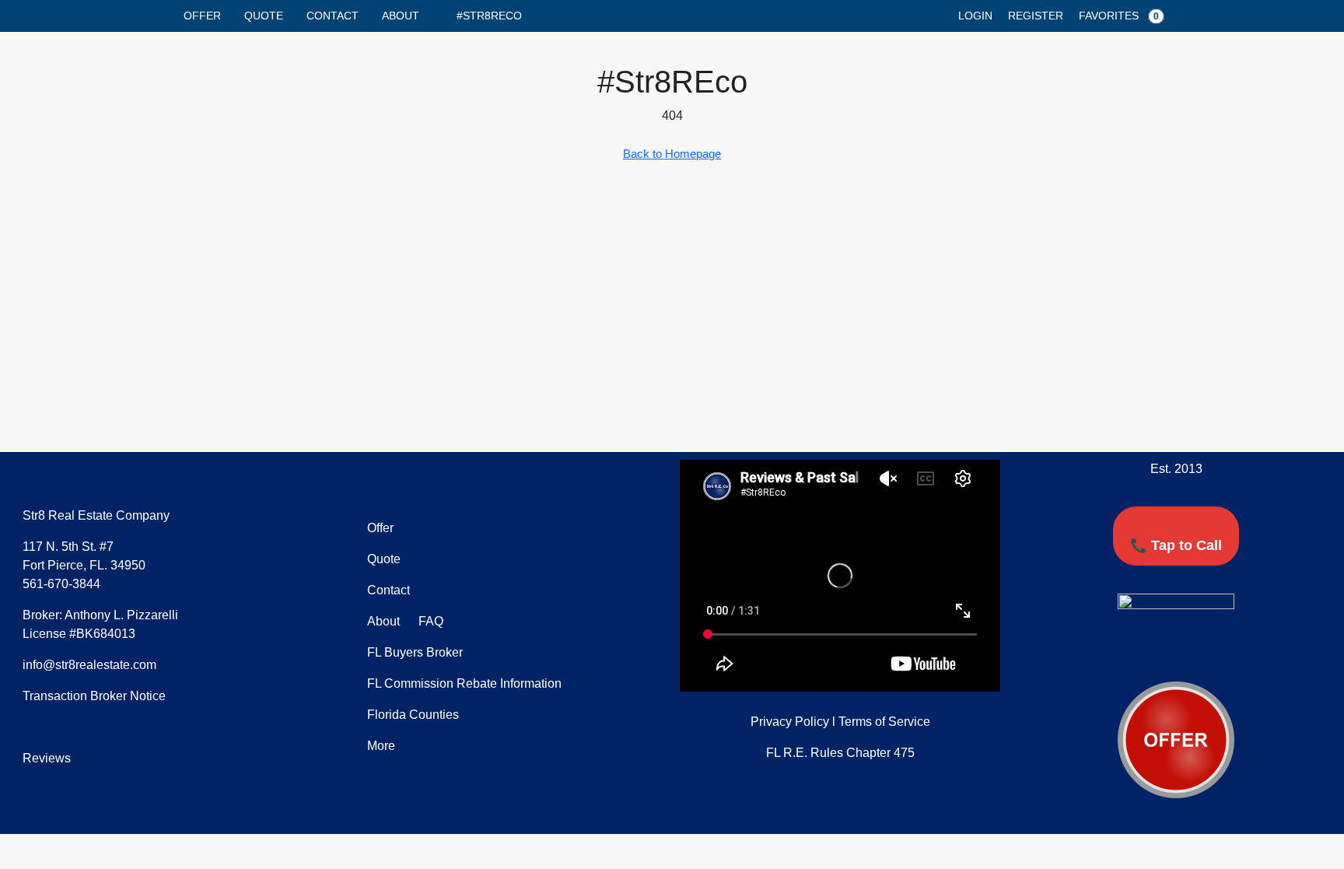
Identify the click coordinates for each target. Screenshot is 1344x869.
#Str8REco (489, 15)
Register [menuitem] (1035, 15)
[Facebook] (1133, 653)
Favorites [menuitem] (1119, 15)
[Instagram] (1219, 653)
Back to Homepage (672, 153)
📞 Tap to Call (1176, 545)
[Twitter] (1162, 653)
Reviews (47, 758)
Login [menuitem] (975, 15)
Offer (202, 15)
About (400, 15)
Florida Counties (413, 714)
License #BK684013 (79, 633)
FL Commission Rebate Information (464, 683)
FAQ (429, 621)
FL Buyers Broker (415, 652)
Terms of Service (884, 721)
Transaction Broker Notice (94, 696)
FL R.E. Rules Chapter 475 (840, 752)
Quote (263, 15)
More (381, 745)
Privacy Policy (790, 721)
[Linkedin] (1190, 653)
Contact (332, 15)
